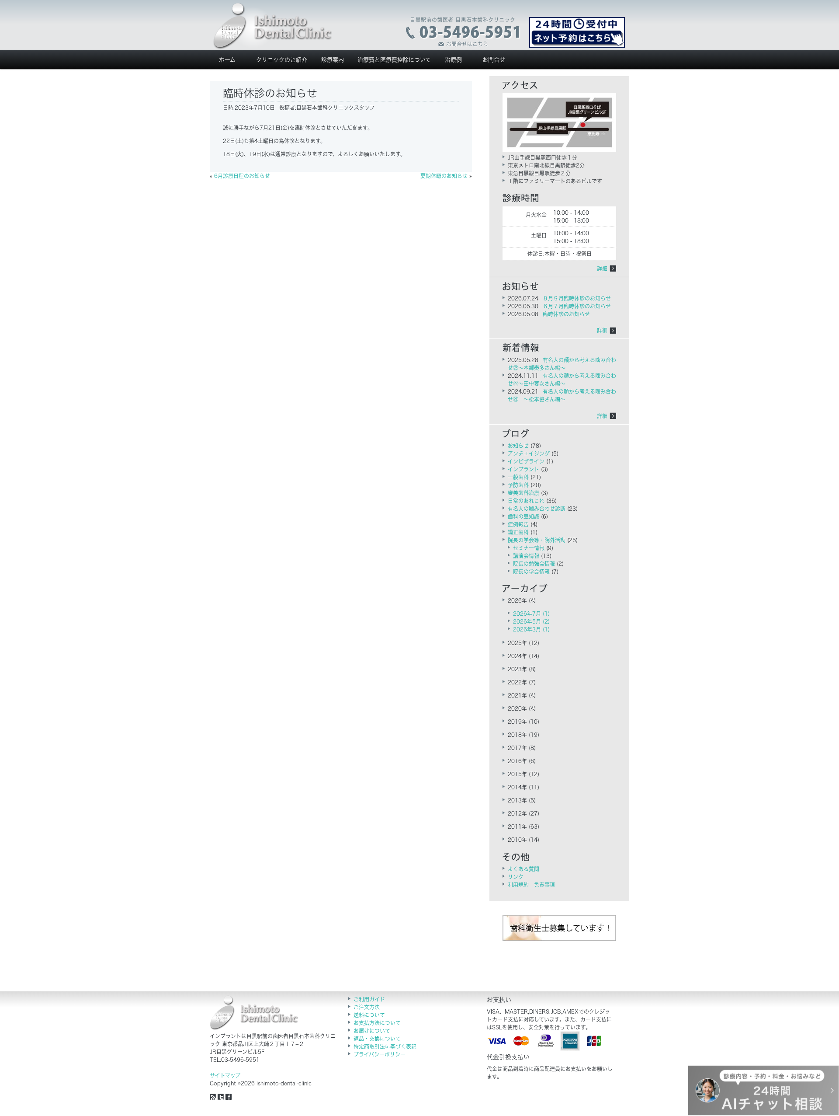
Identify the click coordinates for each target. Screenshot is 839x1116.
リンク (516, 876)
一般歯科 (518, 477)
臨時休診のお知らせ (566, 314)
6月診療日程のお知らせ (242, 175)
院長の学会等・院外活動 (536, 540)
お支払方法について (377, 1022)
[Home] (272, 26)
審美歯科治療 (523, 492)
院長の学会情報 (531, 571)
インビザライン (526, 461)
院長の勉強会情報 (534, 563)
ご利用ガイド (369, 999)
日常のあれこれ (526, 500)
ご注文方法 (367, 1007)
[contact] (463, 32)
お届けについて (372, 1030)
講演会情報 (526, 555)
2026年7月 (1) (531, 613)
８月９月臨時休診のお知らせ (577, 298)
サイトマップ (225, 1075)
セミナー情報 (528, 548)
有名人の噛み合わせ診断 (536, 508)
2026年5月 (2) (531, 621)
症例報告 (518, 524)
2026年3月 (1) (531, 629)
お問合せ (493, 60)
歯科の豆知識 (523, 516)
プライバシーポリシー (380, 1054)
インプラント (523, 469)
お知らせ (518, 445)
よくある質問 (523, 869)
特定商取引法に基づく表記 (385, 1046)
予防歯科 (518, 485)
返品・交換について (377, 1038)
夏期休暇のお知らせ (444, 175)
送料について (369, 1015)
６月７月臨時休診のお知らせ (577, 306)
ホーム (227, 60)
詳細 (602, 268)
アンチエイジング (529, 453)
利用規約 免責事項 (531, 884)
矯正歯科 (518, 532)
